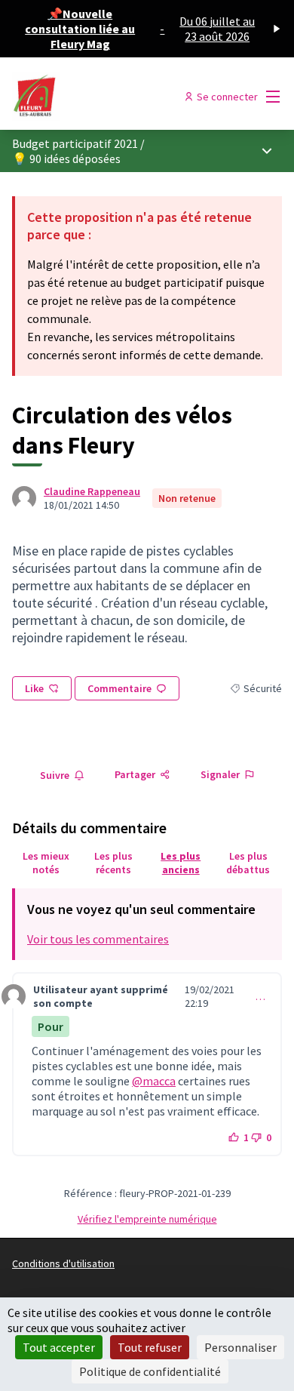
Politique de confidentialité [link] (150, 1371)
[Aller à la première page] (112, 96)
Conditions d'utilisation (63, 1263)
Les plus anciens (181, 862)
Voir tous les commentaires (98, 938)
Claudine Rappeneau (92, 491)
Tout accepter (59, 1347)
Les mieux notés (46, 862)
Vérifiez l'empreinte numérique (147, 1219)
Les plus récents (113, 862)
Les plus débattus (248, 862)
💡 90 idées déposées (66, 158)
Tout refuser (150, 1347)
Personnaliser (240, 1347)
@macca (154, 1080)
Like (34, 688)
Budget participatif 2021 (75, 143)
